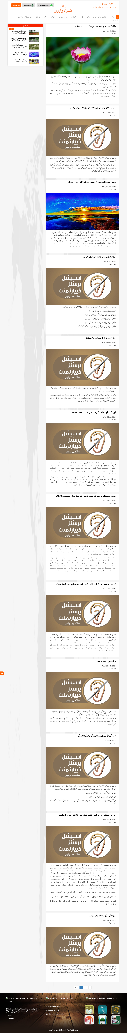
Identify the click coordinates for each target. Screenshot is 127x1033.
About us (10, 1016)
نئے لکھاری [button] (38, 17)
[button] (10, 29)
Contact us (11, 1019)
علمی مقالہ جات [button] (115, 21)
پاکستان (94, 17)
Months (16, 5)
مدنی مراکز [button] (82, 17)
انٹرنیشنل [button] (89, 17)
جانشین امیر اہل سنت (102, 17)
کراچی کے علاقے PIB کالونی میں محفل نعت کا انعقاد (19, 53)
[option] (25, 32)
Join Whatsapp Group (44, 5)
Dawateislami (27, 5)
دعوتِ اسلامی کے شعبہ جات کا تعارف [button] (25, 17)
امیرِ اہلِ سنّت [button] (112, 17)
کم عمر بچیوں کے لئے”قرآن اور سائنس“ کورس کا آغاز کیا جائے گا (20, 46)
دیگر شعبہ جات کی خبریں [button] (63, 17)
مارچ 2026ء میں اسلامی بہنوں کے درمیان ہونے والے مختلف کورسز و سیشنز (19, 40)
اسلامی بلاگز (45, 17)
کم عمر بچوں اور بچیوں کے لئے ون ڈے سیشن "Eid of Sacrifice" (19, 32)
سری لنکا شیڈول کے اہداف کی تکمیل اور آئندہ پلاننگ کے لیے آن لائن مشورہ (19, 61)
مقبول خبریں (25, 25)
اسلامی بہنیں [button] (53, 17)
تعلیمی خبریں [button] (73, 17)
